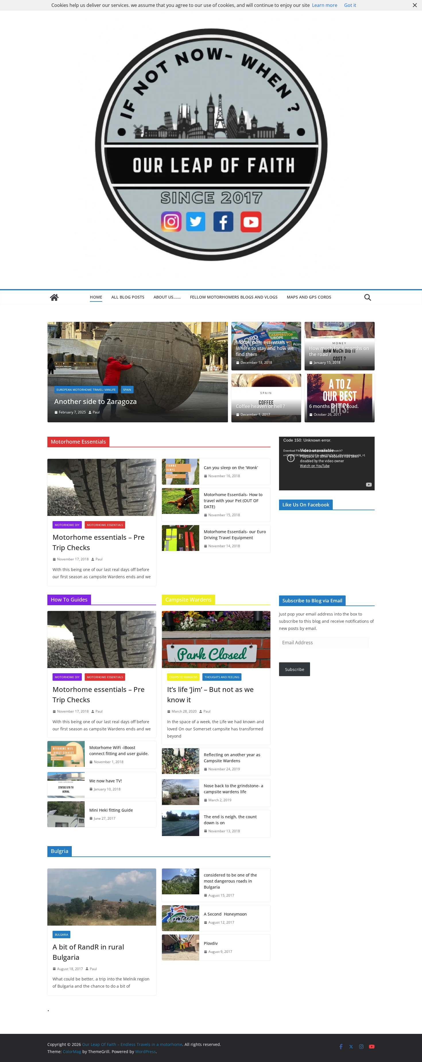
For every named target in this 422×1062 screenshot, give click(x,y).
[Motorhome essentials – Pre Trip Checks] (101, 487)
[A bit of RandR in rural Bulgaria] (101, 897)
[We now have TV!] (66, 785)
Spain (127, 390)
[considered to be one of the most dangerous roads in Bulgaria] (180, 885)
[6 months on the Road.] (340, 398)
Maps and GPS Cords (309, 297)
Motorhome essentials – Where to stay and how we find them (265, 348)
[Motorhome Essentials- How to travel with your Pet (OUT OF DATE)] (180, 505)
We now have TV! (105, 781)
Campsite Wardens (183, 677)
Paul (96, 412)
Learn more (324, 5)
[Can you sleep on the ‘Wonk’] (180, 472)
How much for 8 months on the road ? (339, 351)
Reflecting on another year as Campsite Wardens (232, 757)
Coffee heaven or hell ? (260, 406)
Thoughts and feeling (222, 677)
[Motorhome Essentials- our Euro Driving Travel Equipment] (180, 539)
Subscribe (294, 669)
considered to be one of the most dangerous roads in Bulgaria (230, 881)
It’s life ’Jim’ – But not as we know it (210, 694)
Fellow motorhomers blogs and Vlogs (234, 297)
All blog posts (127, 297)
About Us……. (167, 297)
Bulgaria (61, 935)
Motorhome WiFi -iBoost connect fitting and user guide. (119, 750)
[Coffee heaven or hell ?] (266, 398)
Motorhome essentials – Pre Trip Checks (99, 542)
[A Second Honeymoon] (180, 918)
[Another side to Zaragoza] (137, 326)
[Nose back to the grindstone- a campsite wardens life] (180, 793)
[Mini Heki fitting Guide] (66, 814)
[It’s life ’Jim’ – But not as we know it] (216, 639)
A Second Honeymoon (226, 914)
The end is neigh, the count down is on (230, 819)
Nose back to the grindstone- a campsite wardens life (233, 788)
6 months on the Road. (334, 406)
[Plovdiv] (180, 947)
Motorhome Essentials (105, 525)
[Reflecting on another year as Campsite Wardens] (180, 762)
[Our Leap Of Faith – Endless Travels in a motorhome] (54, 297)
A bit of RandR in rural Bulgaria (88, 952)
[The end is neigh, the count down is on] (180, 824)
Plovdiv (211, 943)
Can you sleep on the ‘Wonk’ (231, 467)
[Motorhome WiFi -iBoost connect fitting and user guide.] (66, 755)
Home (96, 297)
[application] (327, 463)
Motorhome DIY (67, 525)
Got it (350, 5)
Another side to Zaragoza (95, 401)
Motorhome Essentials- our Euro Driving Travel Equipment (235, 534)
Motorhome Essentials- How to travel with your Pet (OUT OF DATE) (233, 500)
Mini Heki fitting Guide (111, 810)
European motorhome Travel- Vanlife (86, 390)
